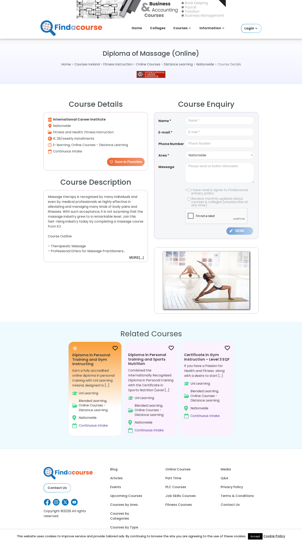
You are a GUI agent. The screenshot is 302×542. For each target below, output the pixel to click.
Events (115, 487)
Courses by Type (124, 527)
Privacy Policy (232, 487)
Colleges (157, 28)
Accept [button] (255, 536)
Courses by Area (124, 504)
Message (166, 167)
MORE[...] (136, 257)
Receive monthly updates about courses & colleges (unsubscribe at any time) (219, 202)
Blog (114, 469)
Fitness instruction (118, 64)
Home (137, 28)
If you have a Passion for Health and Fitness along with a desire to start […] (207, 385)
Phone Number (171, 144)
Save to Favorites (128, 162)
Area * (163, 155)
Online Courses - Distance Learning (164, 64)
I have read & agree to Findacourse (216, 191)
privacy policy (202, 193)
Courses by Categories (119, 516)
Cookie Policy (274, 536)
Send (239, 231)
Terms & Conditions (237, 495)
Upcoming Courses (126, 495)
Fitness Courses (178, 504)
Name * (164, 120)
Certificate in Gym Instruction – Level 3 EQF (207, 357)
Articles (116, 478)
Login (249, 28)
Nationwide (205, 64)
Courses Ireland (87, 64)
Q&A (224, 478)
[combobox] (219, 155)
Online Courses (178, 469)
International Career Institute (79, 119)
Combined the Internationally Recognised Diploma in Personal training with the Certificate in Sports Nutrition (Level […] (150, 392)
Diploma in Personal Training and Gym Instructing (91, 359)
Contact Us (57, 487)
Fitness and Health (68, 132)
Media (226, 469)
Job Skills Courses (180, 495)
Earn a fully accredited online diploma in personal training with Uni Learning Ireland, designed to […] (93, 390)
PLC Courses (175, 487)
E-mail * (165, 132)
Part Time (173, 478)
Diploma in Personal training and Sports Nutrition (147, 359)
